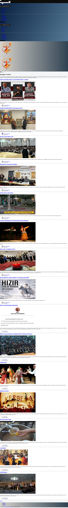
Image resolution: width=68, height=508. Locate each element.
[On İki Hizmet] (18, 493)
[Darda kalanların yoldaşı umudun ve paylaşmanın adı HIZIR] (18, 298)
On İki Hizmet (3, 472)
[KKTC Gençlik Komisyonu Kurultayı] (18, 326)
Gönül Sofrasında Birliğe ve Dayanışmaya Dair (11, 108)
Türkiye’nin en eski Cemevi (6, 192)
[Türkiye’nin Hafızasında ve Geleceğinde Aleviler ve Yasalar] (18, 100)
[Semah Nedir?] (18, 383)
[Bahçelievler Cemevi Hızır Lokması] (18, 185)
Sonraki (1, 501)
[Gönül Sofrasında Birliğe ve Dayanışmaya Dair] (18, 129)
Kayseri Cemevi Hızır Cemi (6, 136)
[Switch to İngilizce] (3, 502)
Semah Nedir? (3, 362)
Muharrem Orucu (4, 391)
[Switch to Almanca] (3, 505)
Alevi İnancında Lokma (5, 419)
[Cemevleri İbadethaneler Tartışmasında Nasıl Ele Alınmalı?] (18, 241)
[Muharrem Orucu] (18, 412)
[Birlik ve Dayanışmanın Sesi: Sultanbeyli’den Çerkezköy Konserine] (18, 355)
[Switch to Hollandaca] (4, 503)
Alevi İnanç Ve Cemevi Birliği (8, 506)
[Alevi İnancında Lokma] (18, 440)
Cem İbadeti (3, 448)
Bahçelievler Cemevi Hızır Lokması (8, 164)
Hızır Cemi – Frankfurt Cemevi (7, 249)
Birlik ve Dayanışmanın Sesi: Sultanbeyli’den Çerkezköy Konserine (16, 333)
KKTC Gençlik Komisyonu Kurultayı (9, 305)
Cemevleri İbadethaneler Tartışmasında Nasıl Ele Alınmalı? (14, 220)
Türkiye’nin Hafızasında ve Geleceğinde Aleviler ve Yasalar (14, 79)
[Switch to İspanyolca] (4, 504)
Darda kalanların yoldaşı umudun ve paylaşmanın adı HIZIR (14, 277)
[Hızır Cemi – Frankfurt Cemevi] (18, 270)
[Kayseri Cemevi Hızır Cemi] (18, 157)
